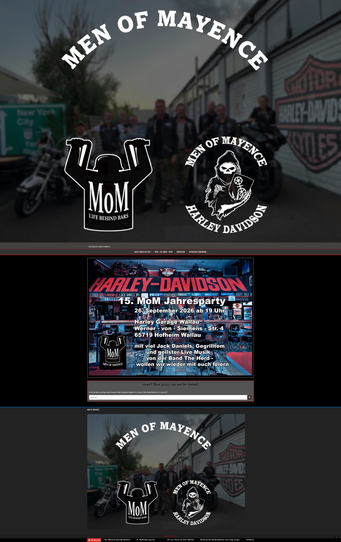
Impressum (181, 251)
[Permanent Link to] (161, 540)
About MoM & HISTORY (143, 251)
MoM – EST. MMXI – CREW (163, 251)
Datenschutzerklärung (197, 251)
